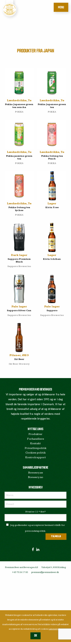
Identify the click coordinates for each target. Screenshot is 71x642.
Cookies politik (35, 452)
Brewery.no (35, 477)
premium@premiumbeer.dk (45, 572)
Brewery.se (35, 472)
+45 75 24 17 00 (20, 572)
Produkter (35, 434)
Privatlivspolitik (35, 448)
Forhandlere (35, 439)
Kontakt (35, 443)
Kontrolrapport (35, 457)
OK (35, 635)
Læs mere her (55, 629)
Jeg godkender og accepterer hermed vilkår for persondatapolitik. (37, 528)
